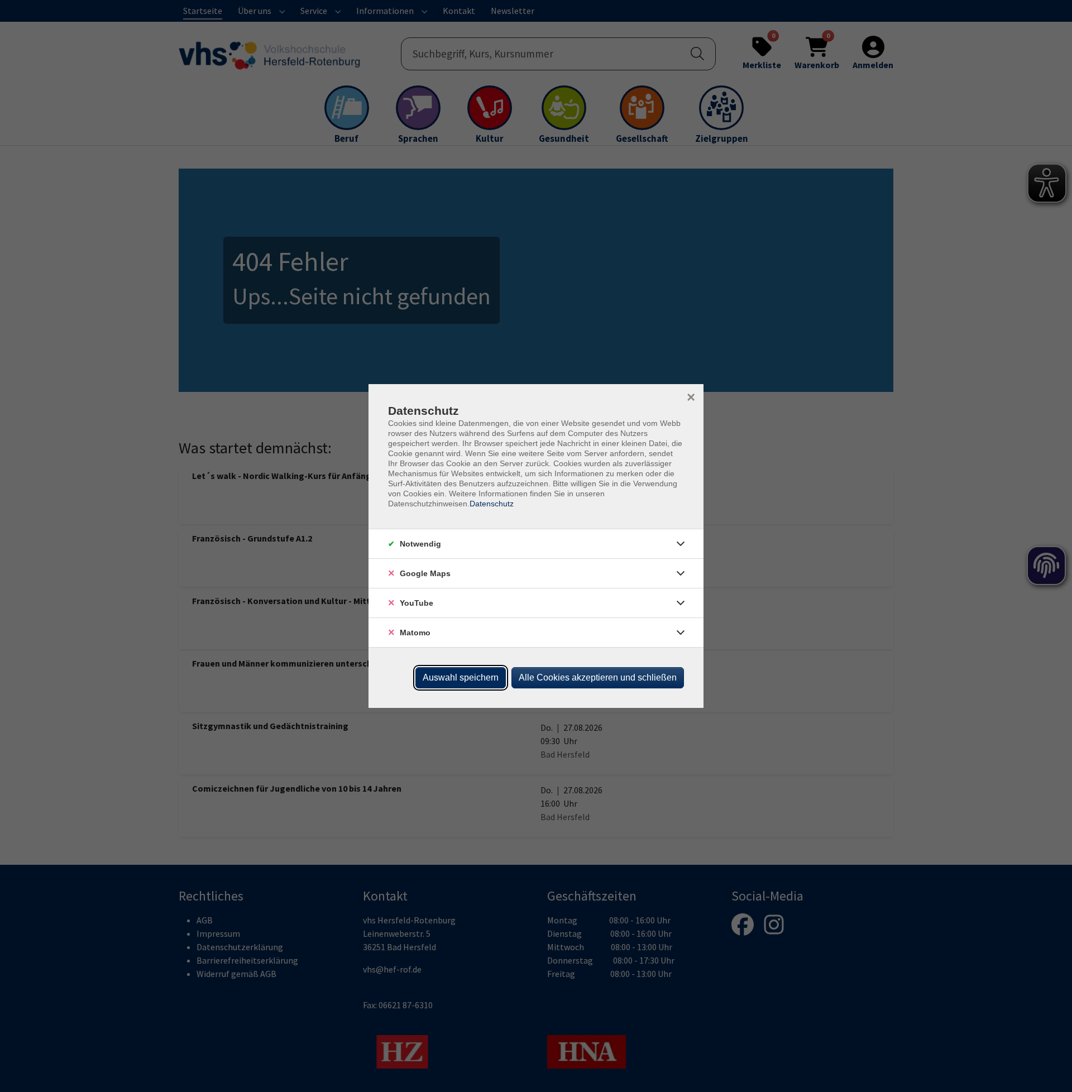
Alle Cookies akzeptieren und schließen (598, 677)
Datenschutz (492, 503)
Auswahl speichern (461, 677)
